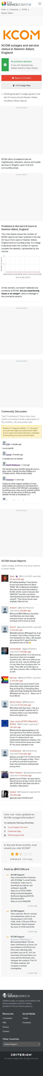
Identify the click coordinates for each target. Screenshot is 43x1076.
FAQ (4, 1022)
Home (3, 9)
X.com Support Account (17, 827)
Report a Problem (23, 78)
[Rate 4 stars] (26, 854)
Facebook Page (14, 831)
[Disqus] (21, 470)
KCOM (24, 9)
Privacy (6, 1027)
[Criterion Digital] (21, 1055)
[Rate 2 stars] (17, 854)
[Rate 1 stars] (13, 854)
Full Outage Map (23, 85)
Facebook (26, 1022)
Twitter (25, 1018)
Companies (14, 9)
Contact (6, 1031)
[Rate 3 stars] (21, 854)
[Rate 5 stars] (30, 854)
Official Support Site (16, 835)
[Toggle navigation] (40, 4)
